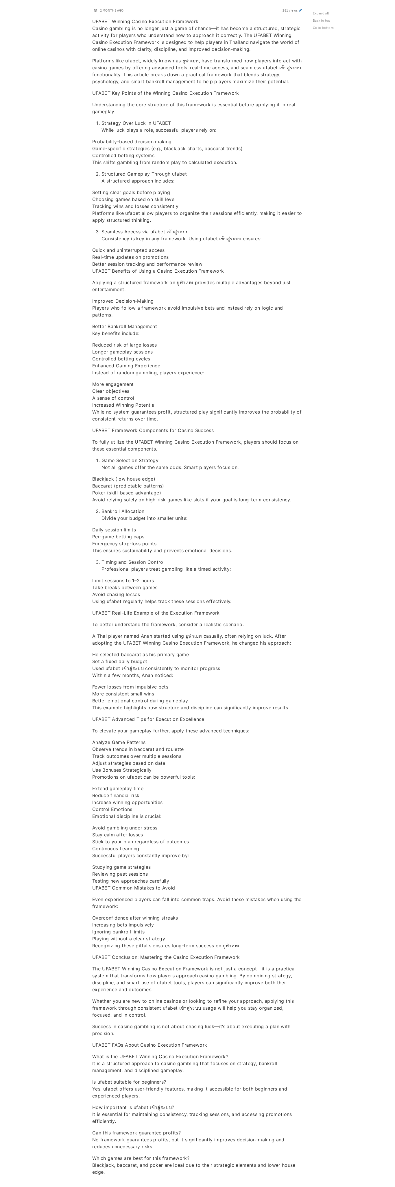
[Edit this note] (300, 10)
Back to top (322, 20)
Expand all (321, 13)
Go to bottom (323, 27)
